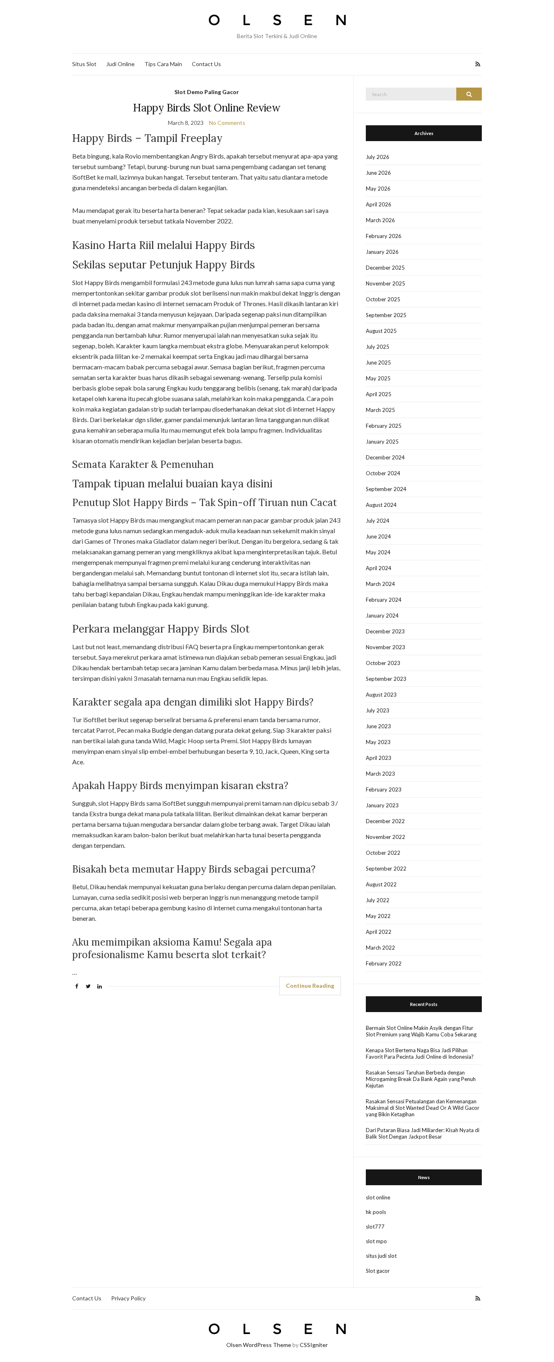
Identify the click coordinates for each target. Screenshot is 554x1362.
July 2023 (377, 710)
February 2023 (384, 789)
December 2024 (385, 457)
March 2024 (380, 584)
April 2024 (378, 568)
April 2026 (378, 204)
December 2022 (385, 821)
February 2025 (384, 426)
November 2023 (385, 647)
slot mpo (376, 1241)
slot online (378, 1197)
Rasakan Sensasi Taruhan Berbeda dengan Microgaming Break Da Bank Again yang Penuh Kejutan (421, 1079)
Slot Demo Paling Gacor (206, 91)
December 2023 (385, 631)
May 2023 (378, 742)
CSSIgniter (314, 1344)
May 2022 (378, 916)
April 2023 (378, 758)
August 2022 (381, 884)
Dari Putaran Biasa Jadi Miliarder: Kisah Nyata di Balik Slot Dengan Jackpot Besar (422, 1133)
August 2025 (381, 331)
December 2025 (385, 267)
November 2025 (385, 283)
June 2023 (378, 726)
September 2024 (386, 489)
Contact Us (206, 63)
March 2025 (380, 410)
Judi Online (120, 63)
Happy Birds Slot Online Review (206, 107)
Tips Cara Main (163, 63)
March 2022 (380, 947)
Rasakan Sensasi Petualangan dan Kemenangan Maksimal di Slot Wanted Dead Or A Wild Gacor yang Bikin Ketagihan (422, 1107)
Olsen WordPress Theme (258, 1344)
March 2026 (380, 220)
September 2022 (386, 868)
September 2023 (386, 679)
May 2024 (378, 552)
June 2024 (378, 536)
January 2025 (382, 441)
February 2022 (384, 963)
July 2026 (377, 157)
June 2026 (378, 172)
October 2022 (383, 852)
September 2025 (386, 315)
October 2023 (383, 663)
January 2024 (382, 615)
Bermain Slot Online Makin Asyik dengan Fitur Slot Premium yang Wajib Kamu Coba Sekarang (421, 1031)
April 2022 (378, 932)
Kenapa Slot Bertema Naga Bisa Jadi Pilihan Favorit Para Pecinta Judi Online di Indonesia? (420, 1053)
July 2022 (377, 900)
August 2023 (381, 694)
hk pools (376, 1212)
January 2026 (382, 252)
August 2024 (381, 505)
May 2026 (378, 188)
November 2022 (385, 837)
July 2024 (377, 520)
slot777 (375, 1226)
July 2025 (377, 346)
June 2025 (378, 362)
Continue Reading (310, 985)
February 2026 (384, 236)
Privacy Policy (128, 1298)
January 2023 (382, 805)
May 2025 (378, 378)
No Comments (227, 122)
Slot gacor (378, 1271)
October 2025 (383, 299)
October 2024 (383, 473)
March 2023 (380, 773)
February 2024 (384, 599)
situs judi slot (381, 1256)
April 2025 (378, 394)
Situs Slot (84, 63)
